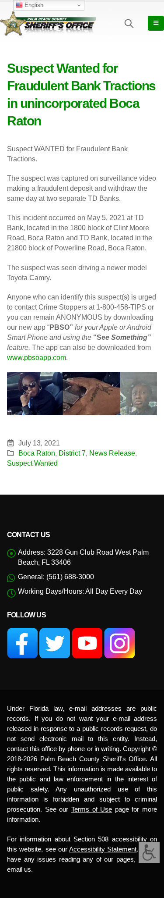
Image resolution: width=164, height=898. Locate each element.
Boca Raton (36, 453)
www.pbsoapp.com (36, 357)
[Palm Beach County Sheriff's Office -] (48, 23)
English (33, 5)
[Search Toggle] (129, 23)
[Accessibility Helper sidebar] (149, 852)
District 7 (72, 453)
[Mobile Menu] (156, 23)
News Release (112, 453)
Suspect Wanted (32, 463)
